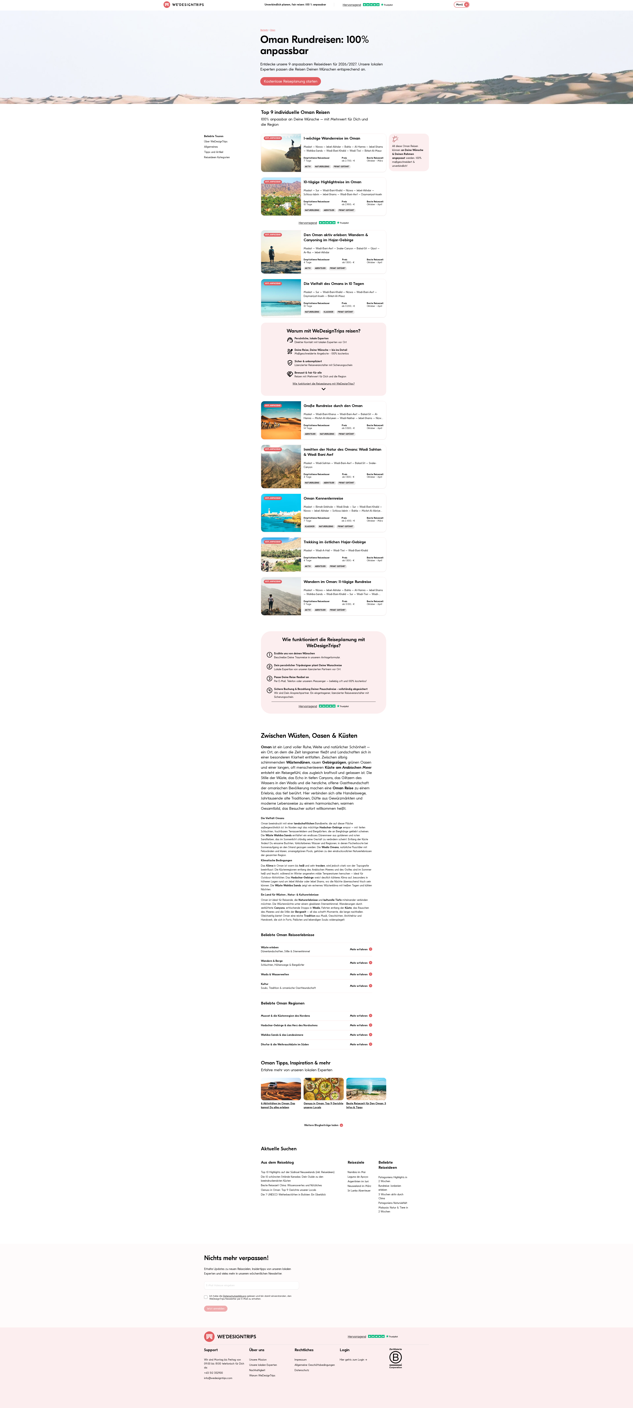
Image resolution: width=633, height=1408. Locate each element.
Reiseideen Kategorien (217, 157)
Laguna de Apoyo (358, 1176)
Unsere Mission (258, 1359)
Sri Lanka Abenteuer (359, 1190)
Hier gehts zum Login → (353, 1359)
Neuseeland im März (359, 1186)
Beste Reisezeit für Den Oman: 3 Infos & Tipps (366, 1105)
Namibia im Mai (356, 1172)
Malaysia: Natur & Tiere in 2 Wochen (393, 1209)
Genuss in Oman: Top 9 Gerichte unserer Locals (323, 1105)
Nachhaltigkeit (257, 1370)
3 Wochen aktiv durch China (390, 1196)
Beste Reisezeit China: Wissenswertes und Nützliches (291, 1185)
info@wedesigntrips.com (218, 1378)
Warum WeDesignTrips (262, 1375)
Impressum (301, 1359)
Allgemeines (211, 146)
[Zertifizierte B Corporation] (407, 1358)
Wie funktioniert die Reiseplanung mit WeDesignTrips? (324, 383)
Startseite (264, 30)
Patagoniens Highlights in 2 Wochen (392, 1179)
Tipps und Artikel (213, 152)
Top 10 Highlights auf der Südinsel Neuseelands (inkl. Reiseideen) (297, 1172)
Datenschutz (302, 1370)
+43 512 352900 (213, 1372)
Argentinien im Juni (358, 1181)
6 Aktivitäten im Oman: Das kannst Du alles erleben (278, 1105)
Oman (272, 30)
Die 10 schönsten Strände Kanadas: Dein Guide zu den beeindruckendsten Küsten (292, 1178)
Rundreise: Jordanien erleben (389, 1187)
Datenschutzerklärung (234, 1296)
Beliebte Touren (213, 136)
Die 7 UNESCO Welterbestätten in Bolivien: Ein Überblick (293, 1194)
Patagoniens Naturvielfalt (392, 1203)
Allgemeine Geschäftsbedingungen (315, 1365)
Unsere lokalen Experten (263, 1365)
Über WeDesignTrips (215, 141)
